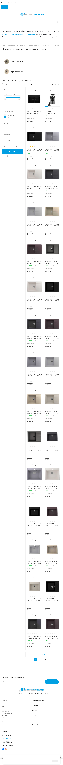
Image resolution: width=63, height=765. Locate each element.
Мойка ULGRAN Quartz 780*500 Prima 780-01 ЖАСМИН (34, 188)
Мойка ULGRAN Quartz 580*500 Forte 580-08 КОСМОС (52, 450)
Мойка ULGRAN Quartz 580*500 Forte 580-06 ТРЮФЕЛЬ (52, 525)
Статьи (34, 715)
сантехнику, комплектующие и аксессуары (18, 34)
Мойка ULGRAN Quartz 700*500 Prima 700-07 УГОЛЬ (52, 300)
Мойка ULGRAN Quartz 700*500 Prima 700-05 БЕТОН (34, 375)
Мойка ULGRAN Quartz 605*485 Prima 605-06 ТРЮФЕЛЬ (52, 638)
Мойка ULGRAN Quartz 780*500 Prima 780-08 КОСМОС (52, 188)
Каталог (4, 700)
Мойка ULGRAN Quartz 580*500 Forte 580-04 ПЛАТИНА (34, 563)
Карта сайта (35, 724)
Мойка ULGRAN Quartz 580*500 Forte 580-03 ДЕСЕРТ (52, 563)
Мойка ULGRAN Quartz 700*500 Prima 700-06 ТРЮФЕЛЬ (52, 338)
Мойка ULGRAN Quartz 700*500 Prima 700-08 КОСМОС (34, 338)
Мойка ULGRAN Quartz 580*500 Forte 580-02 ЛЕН (34, 600)
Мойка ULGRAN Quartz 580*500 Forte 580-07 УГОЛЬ (34, 525)
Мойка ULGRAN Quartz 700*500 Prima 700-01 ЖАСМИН (34, 300)
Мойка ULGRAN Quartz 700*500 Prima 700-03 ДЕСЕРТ (34, 413)
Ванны (3, 706)
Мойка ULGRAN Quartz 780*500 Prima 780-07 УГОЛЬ (34, 151)
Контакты (35, 722)
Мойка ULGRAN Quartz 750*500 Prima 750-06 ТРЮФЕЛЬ (34, 263)
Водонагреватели (6, 708)
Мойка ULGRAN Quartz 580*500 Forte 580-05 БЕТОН (34, 488)
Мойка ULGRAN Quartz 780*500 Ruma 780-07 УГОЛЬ (34, 113)
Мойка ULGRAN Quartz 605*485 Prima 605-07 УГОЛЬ (52, 600)
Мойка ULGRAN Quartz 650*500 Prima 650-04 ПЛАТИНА (34, 450)
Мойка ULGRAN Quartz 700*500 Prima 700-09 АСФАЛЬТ (52, 263)
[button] (46, 106)
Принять (55, 760)
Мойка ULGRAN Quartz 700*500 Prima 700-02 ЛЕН (52, 413)
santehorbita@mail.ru (8, 738)
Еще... (3, 717)
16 (48, 659)
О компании (35, 705)
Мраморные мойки (17, 72)
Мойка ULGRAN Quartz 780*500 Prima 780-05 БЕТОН (52, 151)
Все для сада (5, 711)
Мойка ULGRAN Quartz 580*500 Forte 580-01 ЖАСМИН (52, 488)
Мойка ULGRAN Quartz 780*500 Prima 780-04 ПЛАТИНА (34, 225)
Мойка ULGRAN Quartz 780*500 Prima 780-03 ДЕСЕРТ (52, 225)
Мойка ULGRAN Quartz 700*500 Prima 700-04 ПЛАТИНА (52, 375)
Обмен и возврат (7, 722)
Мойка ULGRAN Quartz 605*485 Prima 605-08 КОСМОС (34, 638)
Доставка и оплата (38, 700)
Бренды (34, 710)
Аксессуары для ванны (8, 704)
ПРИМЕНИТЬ (12, 151)
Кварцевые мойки (17, 62)
